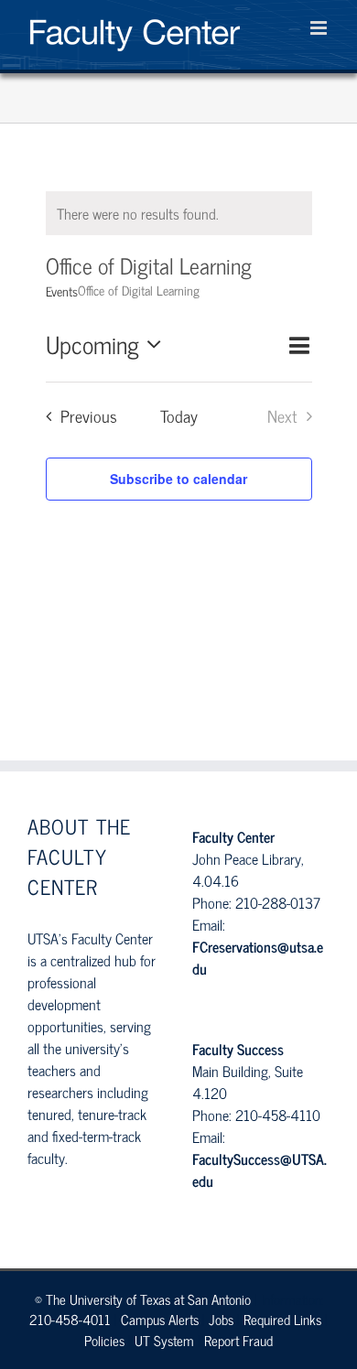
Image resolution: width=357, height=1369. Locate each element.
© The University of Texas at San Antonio (143, 1299)
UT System (164, 1340)
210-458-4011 (70, 1319)
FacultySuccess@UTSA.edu (259, 1169)
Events (62, 291)
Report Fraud (238, 1340)
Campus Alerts (160, 1319)
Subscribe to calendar (178, 478)
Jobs (221, 1319)
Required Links (282, 1319)
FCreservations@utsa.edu (257, 957)
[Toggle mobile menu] (320, 28)
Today (179, 416)
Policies (104, 1340)
